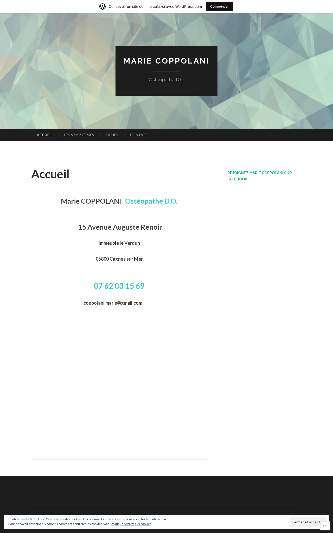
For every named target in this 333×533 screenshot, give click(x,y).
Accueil (45, 135)
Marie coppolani (167, 60)
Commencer (219, 6)
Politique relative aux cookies (131, 524)
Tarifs (112, 135)
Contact (139, 135)
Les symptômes (79, 135)
